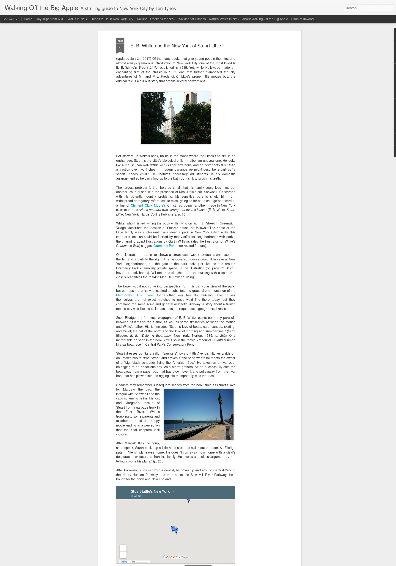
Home (28, 18)
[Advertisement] (260, 108)
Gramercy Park (165, 245)
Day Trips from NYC (50, 18)
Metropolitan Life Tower (135, 295)
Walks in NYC (77, 18)
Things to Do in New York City (111, 18)
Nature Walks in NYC (224, 18)
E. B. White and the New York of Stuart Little (175, 45)
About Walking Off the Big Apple (265, 18)
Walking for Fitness (192, 18)
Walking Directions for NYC (155, 18)
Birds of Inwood (302, 18)
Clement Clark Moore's (148, 205)
